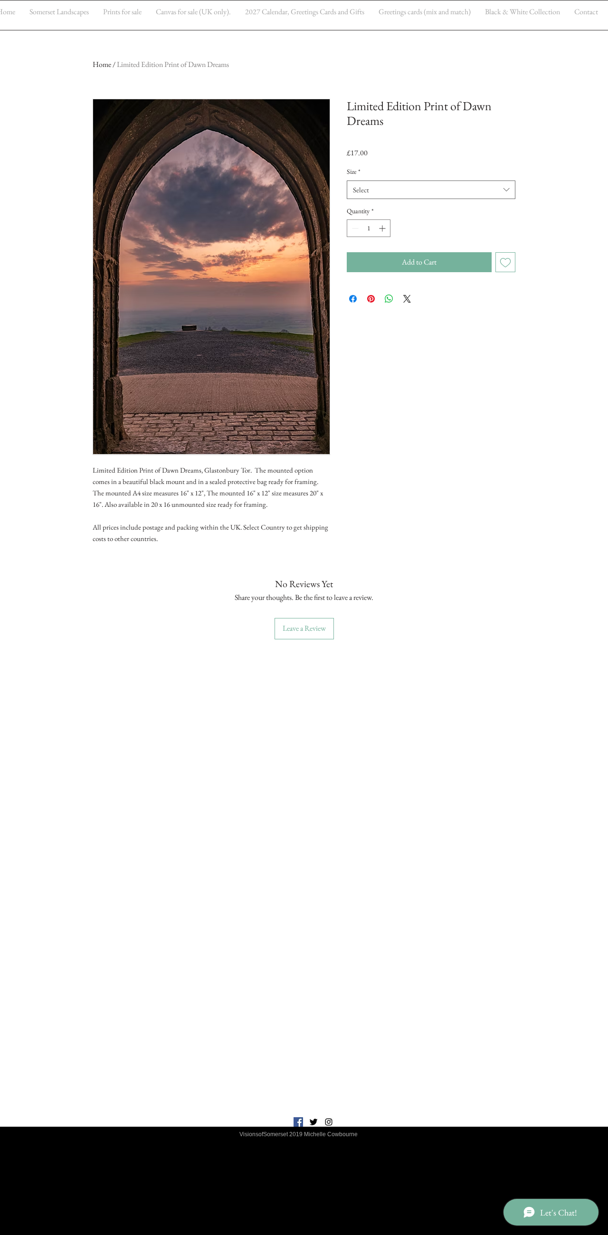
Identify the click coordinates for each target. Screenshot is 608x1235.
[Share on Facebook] (353, 298)
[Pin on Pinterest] (371, 298)
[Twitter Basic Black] (313, 1122)
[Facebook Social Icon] (298, 1122)
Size (354, 171)
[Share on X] (407, 298)
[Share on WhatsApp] (389, 298)
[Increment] (383, 228)
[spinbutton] (368, 228)
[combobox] (431, 189)
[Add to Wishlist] (505, 262)
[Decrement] (354, 228)
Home (102, 64)
